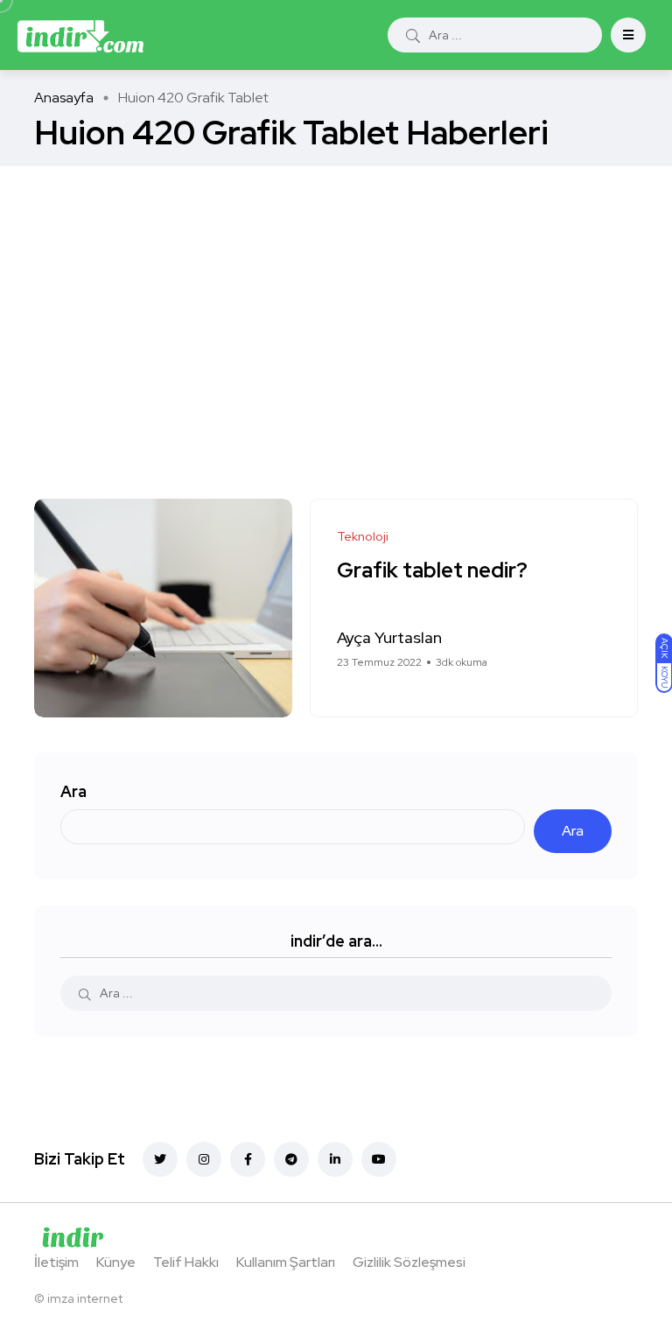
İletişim (56, 1262)
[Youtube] (378, 1159)
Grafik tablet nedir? (432, 570)
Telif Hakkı (186, 1262)
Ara (73, 791)
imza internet (84, 1298)
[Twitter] (160, 1159)
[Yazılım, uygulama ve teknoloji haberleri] (81, 34)
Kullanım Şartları (285, 1262)
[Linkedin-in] (335, 1159)
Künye (116, 1262)
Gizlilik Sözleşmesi (409, 1262)
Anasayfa (64, 97)
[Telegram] (291, 1159)
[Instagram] (203, 1159)
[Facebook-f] (247, 1159)
